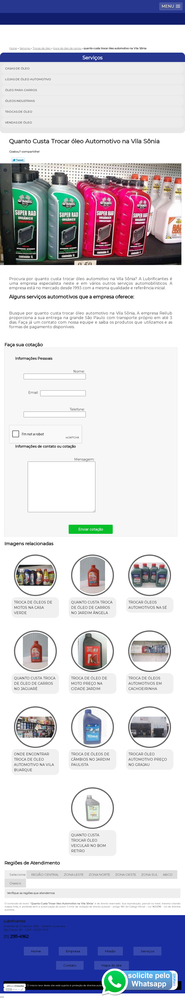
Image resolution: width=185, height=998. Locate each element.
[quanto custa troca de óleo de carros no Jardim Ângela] (92, 572)
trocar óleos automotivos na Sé (147, 605)
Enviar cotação (90, 529)
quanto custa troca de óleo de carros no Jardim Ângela (91, 607)
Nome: (79, 371)
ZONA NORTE (99, 874)
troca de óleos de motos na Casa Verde (33, 607)
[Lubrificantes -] (92, 27)
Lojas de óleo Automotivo (28, 79)
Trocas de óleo (18, 111)
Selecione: (17, 874)
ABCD (167, 874)
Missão (110, 951)
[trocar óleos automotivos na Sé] (150, 572)
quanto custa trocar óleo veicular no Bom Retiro (88, 843)
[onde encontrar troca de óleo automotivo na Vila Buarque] (35, 724)
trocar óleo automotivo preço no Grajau (147, 759)
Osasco (15, 883)
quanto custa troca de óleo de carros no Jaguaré (34, 683)
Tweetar (18, 160)
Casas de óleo (17, 68)
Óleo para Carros (21, 90)
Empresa (73, 951)
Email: (34, 392)
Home (36, 951)
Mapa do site (111, 965)
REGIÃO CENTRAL (45, 874)
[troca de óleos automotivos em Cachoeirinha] (150, 648)
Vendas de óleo (18, 122)
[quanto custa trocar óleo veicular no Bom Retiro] (92, 805)
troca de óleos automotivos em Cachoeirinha (145, 683)
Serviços (92, 58)
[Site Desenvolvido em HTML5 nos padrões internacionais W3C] (14, 989)
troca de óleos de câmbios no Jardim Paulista (90, 759)
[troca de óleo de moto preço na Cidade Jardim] (92, 648)
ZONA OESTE (125, 874)
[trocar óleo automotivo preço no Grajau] (150, 724)
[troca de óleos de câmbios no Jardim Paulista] (92, 724)
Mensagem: (84, 459)
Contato (69, 965)
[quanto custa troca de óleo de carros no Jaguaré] (35, 648)
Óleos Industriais (20, 101)
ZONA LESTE (74, 874)
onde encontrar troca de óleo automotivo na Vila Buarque (34, 762)
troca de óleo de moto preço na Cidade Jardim (89, 683)
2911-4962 (19, 936)
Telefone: (78, 409)
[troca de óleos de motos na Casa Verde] (35, 572)
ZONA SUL (149, 874)
